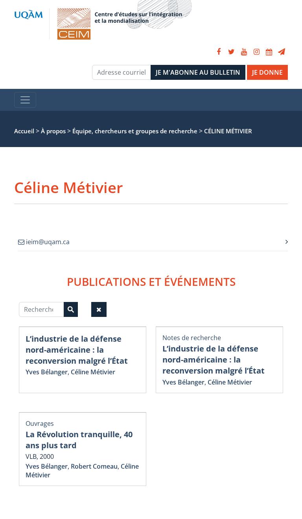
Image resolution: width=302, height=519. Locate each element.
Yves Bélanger (47, 372)
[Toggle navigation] (25, 100)
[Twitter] (231, 52)
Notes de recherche (191, 337)
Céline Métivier (93, 372)
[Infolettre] (281, 52)
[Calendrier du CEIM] (269, 52)
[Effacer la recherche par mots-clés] (99, 309)
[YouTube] (244, 52)
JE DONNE (267, 72)
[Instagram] (256, 52)
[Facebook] (219, 52)
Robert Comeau (94, 466)
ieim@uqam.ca (47, 241)
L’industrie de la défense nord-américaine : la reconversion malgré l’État (77, 349)
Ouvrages (40, 423)
